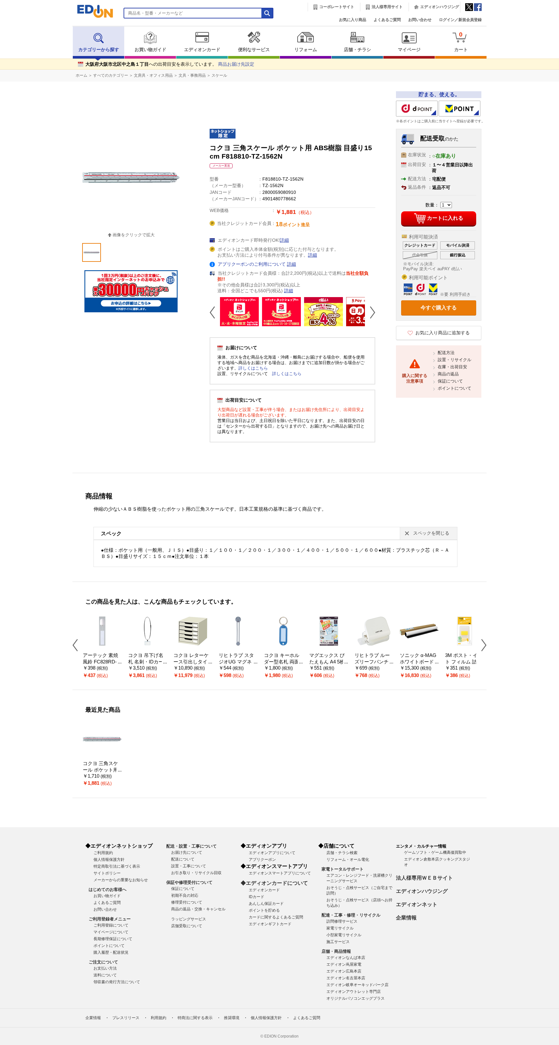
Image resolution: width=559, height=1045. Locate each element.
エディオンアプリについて (272, 852)
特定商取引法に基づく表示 (116, 866)
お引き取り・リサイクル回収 (196, 873)
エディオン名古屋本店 (345, 978)
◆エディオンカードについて (274, 883)
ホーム (81, 75)
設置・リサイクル (454, 359)
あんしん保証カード (266, 903)
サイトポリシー (107, 873)
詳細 (284, 240)
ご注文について (103, 962)
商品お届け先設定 (236, 64)
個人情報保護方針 (109, 859)
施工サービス (338, 941)
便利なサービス (254, 49)
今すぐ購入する (439, 307)
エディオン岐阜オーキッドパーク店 (357, 985)
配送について (182, 859)
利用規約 (158, 1018)
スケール (219, 75)
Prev (215, 312)
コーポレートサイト (336, 7)
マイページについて (110, 932)
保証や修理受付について (189, 882)
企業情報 (406, 917)
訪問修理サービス (341, 921)
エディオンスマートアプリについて (280, 873)
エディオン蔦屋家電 (343, 964)
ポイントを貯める (264, 910)
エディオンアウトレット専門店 (353, 991)
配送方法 (446, 352)
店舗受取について (186, 926)
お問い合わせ (420, 19)
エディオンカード (202, 49)
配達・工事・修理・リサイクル (351, 915)
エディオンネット (416, 904)
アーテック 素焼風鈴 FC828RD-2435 (101, 662)
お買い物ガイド (150, 49)
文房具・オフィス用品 (153, 75)
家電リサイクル (340, 928)
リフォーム (305, 49)
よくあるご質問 (387, 19)
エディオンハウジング (439, 7)
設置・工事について (188, 866)
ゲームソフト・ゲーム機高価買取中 (435, 852)
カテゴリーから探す (98, 49)
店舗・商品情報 (336, 951)
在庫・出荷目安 (452, 366)
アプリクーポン (262, 859)
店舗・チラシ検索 (341, 852)
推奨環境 (231, 1018)
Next (370, 312)
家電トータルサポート (343, 869)
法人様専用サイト (387, 7)
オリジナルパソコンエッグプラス (355, 998)
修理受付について (186, 902)
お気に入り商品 (352, 19)
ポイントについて (454, 388)
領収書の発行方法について (116, 982)
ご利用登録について (110, 925)
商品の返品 (448, 374)
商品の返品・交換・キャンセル (198, 909)
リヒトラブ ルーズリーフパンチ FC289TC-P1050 (374, 662)
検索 (16, 57)
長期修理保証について (112, 939)
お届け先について (186, 852)
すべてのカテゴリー (110, 75)
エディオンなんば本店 (345, 957)
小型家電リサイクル (343, 935)
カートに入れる (445, 218)
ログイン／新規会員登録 (460, 19)
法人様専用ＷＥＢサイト (424, 878)
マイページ (409, 49)
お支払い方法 (105, 968)
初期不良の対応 (184, 895)
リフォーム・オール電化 (347, 859)
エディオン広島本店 (343, 971)
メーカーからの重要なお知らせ (120, 880)
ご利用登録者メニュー (110, 919)
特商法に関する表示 (195, 1018)
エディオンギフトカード (270, 924)
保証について (450, 381)
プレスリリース (125, 1018)
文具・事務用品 (192, 75)
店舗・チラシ (357, 49)
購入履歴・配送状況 (110, 952)
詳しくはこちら (253, 368)
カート (461, 41)
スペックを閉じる (431, 533)
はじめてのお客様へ (107, 889)
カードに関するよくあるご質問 (276, 917)
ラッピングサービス (188, 919)
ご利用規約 (103, 852)
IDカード (256, 897)
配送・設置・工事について (191, 846)
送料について (105, 975)
